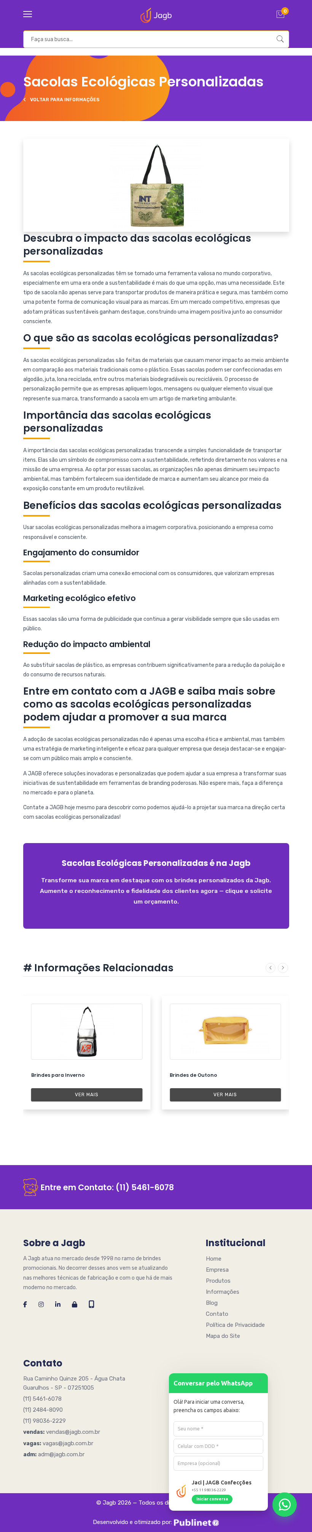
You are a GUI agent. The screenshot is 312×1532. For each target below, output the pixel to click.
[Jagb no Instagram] (41, 1305)
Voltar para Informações (64, 99)
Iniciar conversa (212, 1499)
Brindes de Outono (193, 1075)
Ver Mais (87, 1094)
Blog (212, 1302)
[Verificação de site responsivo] (91, 1305)
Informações (222, 1291)
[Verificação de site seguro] (74, 1305)
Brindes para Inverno (58, 1075)
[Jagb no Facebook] (25, 1305)
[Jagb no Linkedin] (57, 1305)
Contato (217, 1313)
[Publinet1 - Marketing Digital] (196, 1522)
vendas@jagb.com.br (73, 1431)
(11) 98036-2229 (44, 1420)
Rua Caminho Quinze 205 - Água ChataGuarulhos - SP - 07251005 (74, 1383)
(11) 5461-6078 (145, 1187)
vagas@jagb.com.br (68, 1443)
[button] (270, 968)
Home (213, 1258)
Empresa (217, 1269)
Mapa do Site (223, 1336)
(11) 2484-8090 (43, 1409)
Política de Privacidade (235, 1325)
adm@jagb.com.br (61, 1454)
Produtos (218, 1280)
